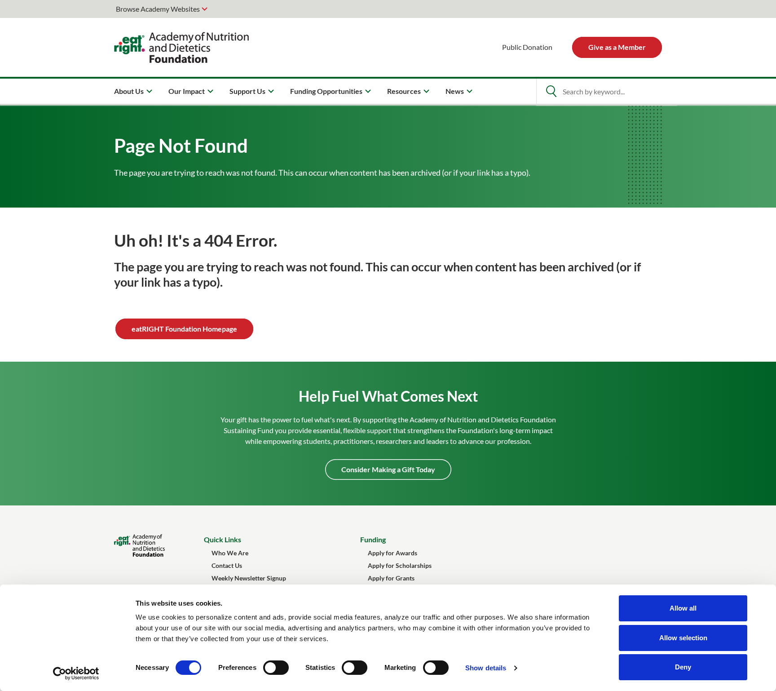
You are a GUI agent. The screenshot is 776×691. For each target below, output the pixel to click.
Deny (683, 667)
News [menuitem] (454, 91)
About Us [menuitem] (129, 91)
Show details (485, 668)
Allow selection (683, 638)
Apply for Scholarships (399, 565)
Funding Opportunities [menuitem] (326, 91)
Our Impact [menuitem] (186, 91)
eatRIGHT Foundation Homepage (184, 328)
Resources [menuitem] (404, 91)
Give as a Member (617, 47)
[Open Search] (551, 91)
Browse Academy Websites (158, 8)
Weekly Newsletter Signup (248, 578)
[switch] (276, 667)
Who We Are (230, 553)
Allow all (683, 608)
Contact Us (226, 565)
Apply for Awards (392, 553)
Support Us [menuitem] (247, 91)
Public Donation (527, 47)
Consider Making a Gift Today (388, 469)
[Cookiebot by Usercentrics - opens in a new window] (76, 673)
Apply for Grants (391, 578)
